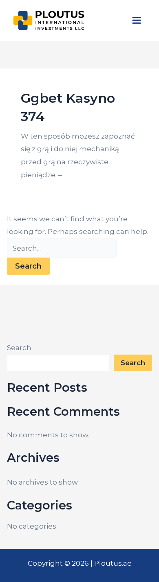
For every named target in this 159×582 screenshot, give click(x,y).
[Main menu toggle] (137, 20)
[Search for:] (62, 248)
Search (19, 348)
